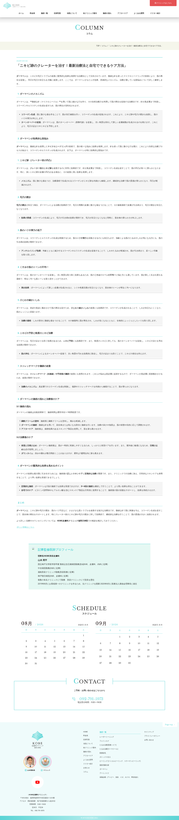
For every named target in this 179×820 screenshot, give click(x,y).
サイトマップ (149, 732)
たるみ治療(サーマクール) (109, 749)
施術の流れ (107, 13)
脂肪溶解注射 (104, 765)
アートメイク (104, 773)
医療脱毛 (103, 753)
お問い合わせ (149, 740)
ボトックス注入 (105, 757)
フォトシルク (104, 741)
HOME (85, 732)
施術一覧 (44, 13)
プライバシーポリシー (152, 736)
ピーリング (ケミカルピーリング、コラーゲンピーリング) (120, 761)
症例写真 (57, 13)
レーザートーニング (107, 737)
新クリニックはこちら (163, 3)
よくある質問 (139, 13)
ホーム (21, 13)
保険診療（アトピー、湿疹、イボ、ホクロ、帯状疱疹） (119, 777)
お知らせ (86, 768)
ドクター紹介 (155, 13)
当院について (72, 13)
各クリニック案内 (90, 13)
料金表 (32, 13)
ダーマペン (104, 769)
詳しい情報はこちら (25, 527)
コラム (85, 772)
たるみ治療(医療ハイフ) (108, 745)
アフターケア (123, 13)
